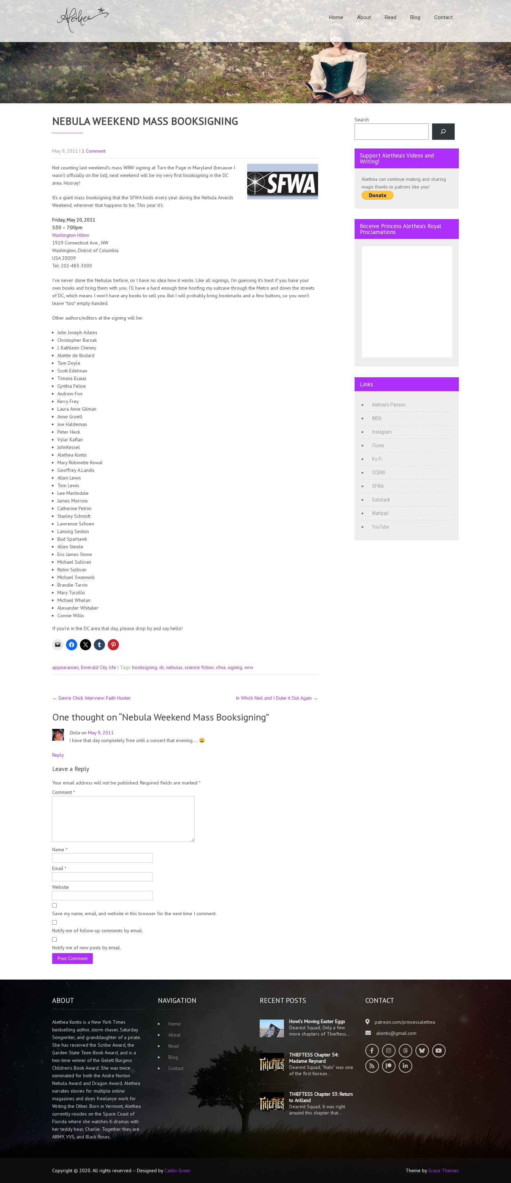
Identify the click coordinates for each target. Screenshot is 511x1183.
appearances (65, 667)
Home (336, 17)
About (364, 17)
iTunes (378, 445)
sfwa (221, 667)
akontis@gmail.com (396, 1033)
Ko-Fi (377, 459)
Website (60, 887)
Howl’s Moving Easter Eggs (317, 1021)
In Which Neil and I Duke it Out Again (277, 698)
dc (161, 667)
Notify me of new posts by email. (86, 947)
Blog (415, 17)
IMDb (377, 418)
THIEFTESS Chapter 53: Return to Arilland (321, 1097)
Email (59, 868)
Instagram (382, 432)
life (112, 667)
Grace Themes (443, 1170)
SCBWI (378, 472)
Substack (381, 499)
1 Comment (94, 151)
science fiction (199, 667)
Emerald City (94, 667)
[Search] (443, 131)
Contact (443, 17)
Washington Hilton (70, 235)
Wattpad (380, 513)
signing (235, 667)
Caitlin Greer (177, 1170)
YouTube (380, 527)
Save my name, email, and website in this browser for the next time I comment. (134, 913)
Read (390, 17)
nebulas (174, 667)
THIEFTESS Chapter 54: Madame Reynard (313, 1058)
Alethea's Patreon (389, 405)
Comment (63, 792)
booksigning (144, 667)
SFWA (378, 486)
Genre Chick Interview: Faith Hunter (91, 698)
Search (362, 119)
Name (59, 849)
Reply (58, 755)
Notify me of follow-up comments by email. (97, 930)
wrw (248, 667)
